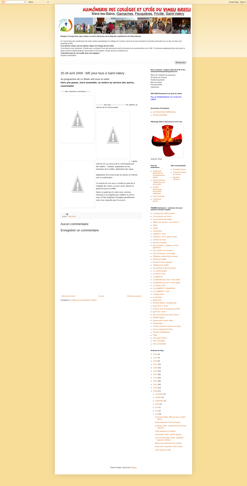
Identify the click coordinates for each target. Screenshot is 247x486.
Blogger (134, 468)
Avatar (155, 228)
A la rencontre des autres (162, 219)
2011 (155, 384)
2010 (155, 388)
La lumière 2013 (159, 286)
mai (157, 411)
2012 (155, 381)
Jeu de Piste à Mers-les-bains (164, 268)
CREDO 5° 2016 (159, 234)
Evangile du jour (179, 169)
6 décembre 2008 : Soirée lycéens (168, 435)
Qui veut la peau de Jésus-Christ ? (166, 315)
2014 (155, 374)
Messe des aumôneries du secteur (168, 443)
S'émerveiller (158, 323)
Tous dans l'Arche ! (160, 338)
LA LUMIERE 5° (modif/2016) (164, 288)
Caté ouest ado (159, 196)
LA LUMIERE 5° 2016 (161, 291)
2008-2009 (72, 216)
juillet (157, 404)
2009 (155, 391)
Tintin (155, 335)
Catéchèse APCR (157, 200)
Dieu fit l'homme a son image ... (165, 254)
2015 (155, 371)
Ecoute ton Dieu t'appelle (162, 262)
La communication (160, 271)
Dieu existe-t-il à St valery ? (163, 251)
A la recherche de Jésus (162, 216)
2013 (155, 378)
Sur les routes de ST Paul (163, 329)
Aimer (155, 225)
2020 (155, 354)
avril (157, 414)
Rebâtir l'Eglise (159, 318)
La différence (158, 277)
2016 (155, 368)
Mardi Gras (157, 300)
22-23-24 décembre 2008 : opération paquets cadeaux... (169, 439)
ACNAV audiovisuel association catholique (157, 190)
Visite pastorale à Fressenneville (167, 422)
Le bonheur (157, 297)
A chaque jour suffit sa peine (164, 213)
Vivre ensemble (159, 341)
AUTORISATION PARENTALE (164, 112)
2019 (155, 358)
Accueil (101, 296)
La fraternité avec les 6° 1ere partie (166, 280)
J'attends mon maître (161, 265)
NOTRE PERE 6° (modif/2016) (164, 303)
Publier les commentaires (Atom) (84, 300)
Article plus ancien (134, 296)
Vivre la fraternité (159, 344)
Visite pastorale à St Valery (165, 431)
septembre (159, 401)
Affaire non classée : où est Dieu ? (166, 222)
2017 (155, 364)
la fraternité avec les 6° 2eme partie (166, 283)
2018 (155, 361)
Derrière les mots (159, 240)
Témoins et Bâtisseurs (161, 332)
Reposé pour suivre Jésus (163, 321)
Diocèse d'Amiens (176, 178)
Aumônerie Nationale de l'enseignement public (159, 174)
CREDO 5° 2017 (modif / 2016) (165, 237)
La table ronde (158, 294)
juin (157, 407)
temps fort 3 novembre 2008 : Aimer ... (169, 447)
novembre (159, 394)
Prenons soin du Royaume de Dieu (166, 309)
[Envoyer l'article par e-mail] (67, 214)
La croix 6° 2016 (159, 274)
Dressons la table (159, 259)
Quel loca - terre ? (160, 312)
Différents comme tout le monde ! (165, 256)
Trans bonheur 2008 (163, 450)
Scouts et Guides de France (179, 173)
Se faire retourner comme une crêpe (167, 326)
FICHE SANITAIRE (160, 115)
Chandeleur (157, 231)
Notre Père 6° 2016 (160, 306)
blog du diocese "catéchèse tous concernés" (159, 182)
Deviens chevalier (160, 243)
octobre (158, 397)
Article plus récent (68, 296)
